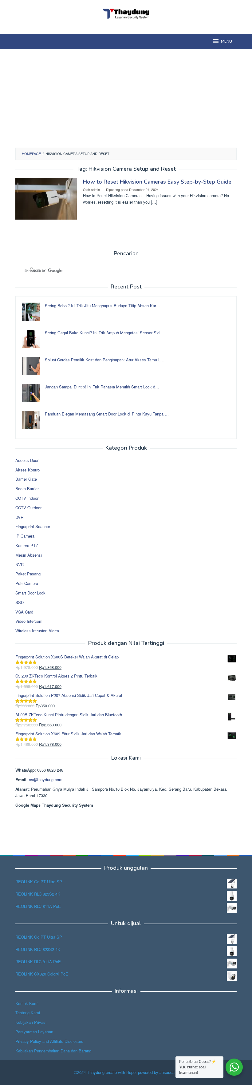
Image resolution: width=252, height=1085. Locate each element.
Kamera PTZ (26, 545)
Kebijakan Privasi (30, 1022)
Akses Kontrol (28, 470)
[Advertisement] (126, 98)
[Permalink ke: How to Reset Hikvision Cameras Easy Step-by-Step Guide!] (46, 198)
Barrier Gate (26, 479)
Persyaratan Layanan (34, 1032)
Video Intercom (28, 621)
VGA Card (24, 612)
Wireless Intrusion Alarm (37, 631)
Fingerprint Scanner (32, 526)
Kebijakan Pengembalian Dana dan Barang (53, 1051)
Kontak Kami (26, 1003)
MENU (226, 41)
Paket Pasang (28, 574)
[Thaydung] (126, 13)
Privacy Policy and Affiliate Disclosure (49, 1041)
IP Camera (24, 536)
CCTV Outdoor (28, 508)
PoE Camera (26, 583)
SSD (19, 602)
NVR (19, 564)
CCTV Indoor (26, 498)
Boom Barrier (27, 488)
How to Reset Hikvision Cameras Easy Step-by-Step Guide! (158, 181)
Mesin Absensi (28, 555)
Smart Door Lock (30, 593)
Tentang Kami (27, 1012)
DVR (19, 517)
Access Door (26, 460)
